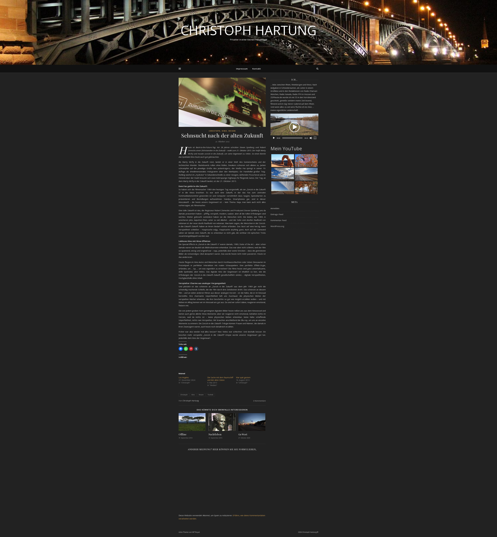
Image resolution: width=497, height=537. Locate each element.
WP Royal (196, 532)
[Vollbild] (315, 138)
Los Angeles (184, 377)
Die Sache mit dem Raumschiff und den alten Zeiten (220, 378)
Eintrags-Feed (277, 214)
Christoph (214, 131)
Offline (183, 434)
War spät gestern (243, 377)
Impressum (242, 68)
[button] (294, 127)
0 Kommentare (259, 400)
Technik (210, 395)
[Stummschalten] (311, 138)
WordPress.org (277, 226)
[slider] (292, 138)
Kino (224, 131)
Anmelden (275, 208)
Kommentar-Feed (278, 220)
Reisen (232, 131)
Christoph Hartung (248, 30)
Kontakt (256, 68)
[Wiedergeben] (274, 138)
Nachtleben (215, 434)
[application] (294, 127)
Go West (242, 434)
